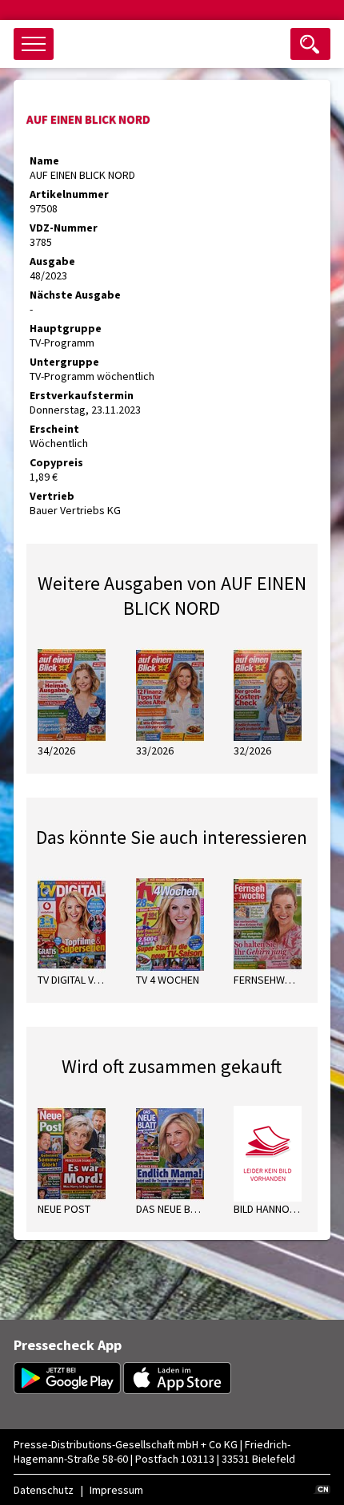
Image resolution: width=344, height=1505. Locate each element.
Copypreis (56, 462)
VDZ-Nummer (64, 227)
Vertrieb (52, 496)
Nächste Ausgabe (75, 294)
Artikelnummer (69, 194)
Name (44, 160)
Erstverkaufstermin (82, 395)
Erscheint (54, 429)
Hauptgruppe (66, 328)
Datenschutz (44, 1490)
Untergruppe (64, 361)
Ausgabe (52, 261)
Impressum (116, 1490)
